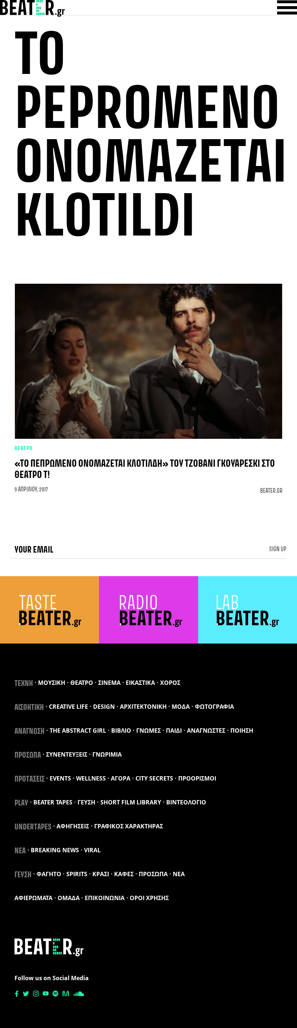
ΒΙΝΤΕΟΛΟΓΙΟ (186, 802)
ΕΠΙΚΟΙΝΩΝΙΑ (105, 898)
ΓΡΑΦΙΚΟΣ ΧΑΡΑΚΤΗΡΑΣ (128, 826)
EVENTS (60, 778)
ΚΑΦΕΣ (124, 874)
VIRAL (92, 850)
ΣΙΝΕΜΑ (109, 683)
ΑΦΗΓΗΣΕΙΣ (73, 826)
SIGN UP (277, 549)
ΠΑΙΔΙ (174, 730)
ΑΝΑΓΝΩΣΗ (29, 731)
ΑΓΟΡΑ (120, 778)
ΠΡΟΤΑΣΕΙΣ (29, 779)
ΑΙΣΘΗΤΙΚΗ (29, 707)
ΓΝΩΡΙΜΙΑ (107, 754)
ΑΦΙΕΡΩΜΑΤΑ (33, 898)
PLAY (21, 803)
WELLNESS (91, 778)
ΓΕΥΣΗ (86, 802)
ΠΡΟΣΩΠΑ (27, 755)
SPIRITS (76, 874)
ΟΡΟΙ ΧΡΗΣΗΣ (149, 898)
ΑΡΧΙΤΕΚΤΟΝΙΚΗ (143, 707)
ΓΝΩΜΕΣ (148, 730)
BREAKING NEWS (55, 850)
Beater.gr (271, 491)
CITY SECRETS (154, 778)
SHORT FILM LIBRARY (130, 802)
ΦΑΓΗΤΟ (49, 874)
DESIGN (104, 707)
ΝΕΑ (20, 851)
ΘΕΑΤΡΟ (23, 448)
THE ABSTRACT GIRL (78, 730)
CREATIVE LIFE (68, 707)
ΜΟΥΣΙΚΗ (51, 683)
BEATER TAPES (52, 802)
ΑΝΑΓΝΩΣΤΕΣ (206, 730)
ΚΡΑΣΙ (100, 874)
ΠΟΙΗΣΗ (241, 730)
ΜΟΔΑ (181, 707)
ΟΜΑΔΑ (69, 898)
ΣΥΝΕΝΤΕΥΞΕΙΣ (66, 754)
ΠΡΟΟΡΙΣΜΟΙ (197, 778)
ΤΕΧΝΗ (23, 683)
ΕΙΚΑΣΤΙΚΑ (140, 683)
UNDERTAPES (32, 827)
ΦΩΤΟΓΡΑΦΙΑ (214, 707)
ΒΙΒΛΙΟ (121, 730)
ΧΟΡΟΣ (170, 683)
